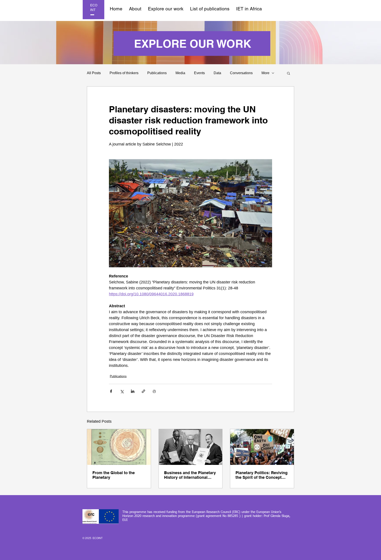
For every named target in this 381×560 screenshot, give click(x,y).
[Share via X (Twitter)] (122, 391)
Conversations (241, 73)
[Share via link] (143, 391)
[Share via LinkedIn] (133, 391)
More (265, 73)
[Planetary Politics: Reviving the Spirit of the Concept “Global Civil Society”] (262, 447)
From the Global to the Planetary (113, 475)
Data (217, 73)
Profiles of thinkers (124, 73)
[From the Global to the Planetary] (119, 447)
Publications (157, 73)
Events (199, 73)
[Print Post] (154, 391)
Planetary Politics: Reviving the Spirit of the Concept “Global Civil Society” (261, 475)
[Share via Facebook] (111, 391)
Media (180, 73)
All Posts (94, 73)
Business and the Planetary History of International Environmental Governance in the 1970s (190, 475)
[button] (288, 73)
